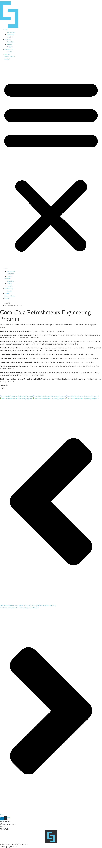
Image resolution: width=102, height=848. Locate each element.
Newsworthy (8, 49)
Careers (7, 54)
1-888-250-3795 (5, 822)
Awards (9, 52)
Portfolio (9, 47)
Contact (7, 59)
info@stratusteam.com (7, 824)
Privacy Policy (4, 829)
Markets (9, 44)
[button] (51, 165)
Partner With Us (9, 57)
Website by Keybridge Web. (9, 847)
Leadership (10, 34)
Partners (9, 37)
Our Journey (11, 32)
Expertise (7, 39)
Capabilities (10, 42)
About (6, 30)
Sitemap (2, 826)
